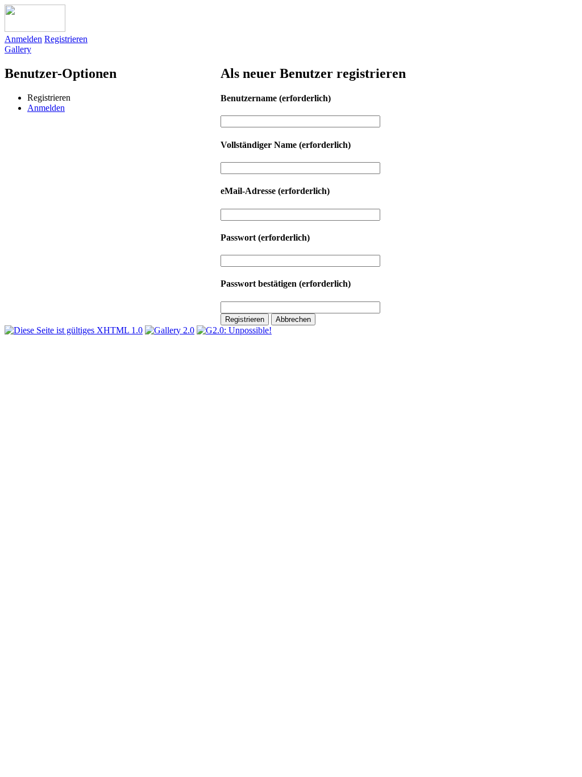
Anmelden (23, 39)
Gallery (18, 49)
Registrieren (66, 39)
